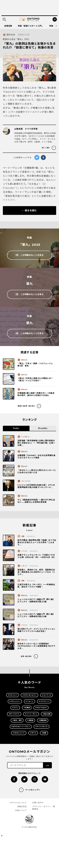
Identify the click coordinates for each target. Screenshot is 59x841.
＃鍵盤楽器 (43, 720)
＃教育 (44, 733)
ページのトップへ (32, 790)
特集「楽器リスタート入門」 (31, 26)
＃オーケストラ (14, 714)
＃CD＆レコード (19, 733)
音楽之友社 (22, 806)
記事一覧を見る (26, 656)
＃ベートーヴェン (31, 714)
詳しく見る (46, 148)
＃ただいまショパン (29, 695)
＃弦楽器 (30, 720)
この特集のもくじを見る (32, 255)
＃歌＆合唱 (46, 714)
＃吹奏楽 (27, 708)
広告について (21, 810)
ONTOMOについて (18, 802)
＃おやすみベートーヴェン (20, 727)
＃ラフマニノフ (44, 701)
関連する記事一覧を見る (26, 406)
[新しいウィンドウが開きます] (14, 779)
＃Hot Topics (41, 708)
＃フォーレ (29, 701)
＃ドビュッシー (14, 701)
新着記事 (8, 26)
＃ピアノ (15, 708)
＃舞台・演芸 (17, 720)
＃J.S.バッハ (12, 695)
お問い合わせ (38, 802)
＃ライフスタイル (41, 727)
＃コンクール (46, 695)
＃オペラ (33, 733)
